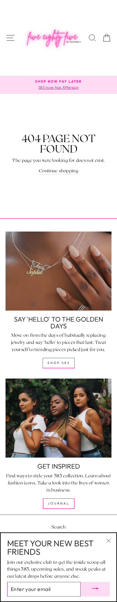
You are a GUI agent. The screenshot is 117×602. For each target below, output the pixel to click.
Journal (59, 503)
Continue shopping (58, 170)
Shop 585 (58, 363)
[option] (58, 85)
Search (58, 526)
